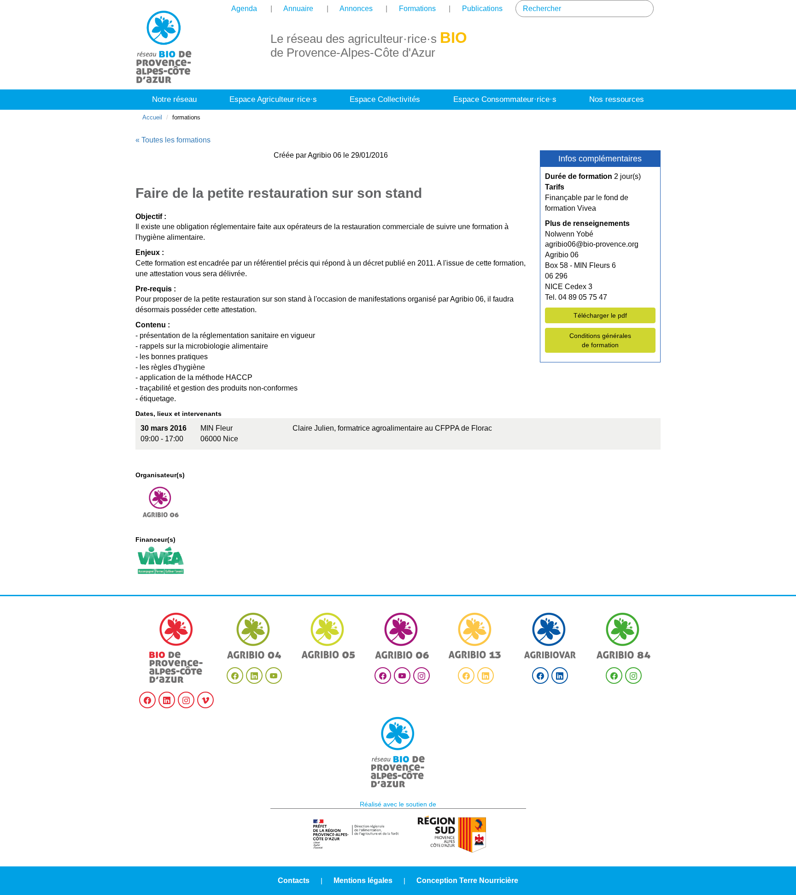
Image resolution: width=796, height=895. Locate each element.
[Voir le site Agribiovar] (550, 635)
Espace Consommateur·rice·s (504, 99)
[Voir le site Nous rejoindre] (398, 752)
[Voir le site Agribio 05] (328, 635)
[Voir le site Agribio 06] (402, 635)
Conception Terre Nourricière (467, 880)
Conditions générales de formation (600, 340)
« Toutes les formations (173, 140)
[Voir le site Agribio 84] (623, 635)
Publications (482, 8)
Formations (417, 8)
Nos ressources (616, 99)
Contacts (294, 880)
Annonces (356, 8)
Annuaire (298, 8)
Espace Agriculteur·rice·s (273, 99)
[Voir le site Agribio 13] (475, 635)
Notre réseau (174, 99)
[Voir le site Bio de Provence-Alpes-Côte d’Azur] (176, 647)
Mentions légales (363, 880)
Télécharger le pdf (600, 315)
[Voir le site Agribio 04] (254, 635)
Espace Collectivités (385, 99)
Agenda (244, 8)
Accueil (152, 117)
